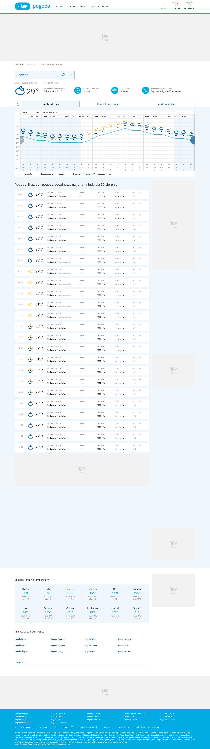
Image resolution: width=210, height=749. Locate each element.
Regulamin (108, 727)
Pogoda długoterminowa (108, 104)
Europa (71, 6)
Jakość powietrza (99, 6)
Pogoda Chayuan (21, 651)
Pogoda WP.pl (20, 64)
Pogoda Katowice (167, 713)
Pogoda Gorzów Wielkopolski (135, 713)
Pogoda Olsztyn (166, 716)
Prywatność (68, 727)
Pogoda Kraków (57, 716)
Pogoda (41, 6)
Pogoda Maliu (20, 645)
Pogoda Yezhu (90, 639)
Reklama (43, 727)
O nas (55, 727)
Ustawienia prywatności (88, 727)
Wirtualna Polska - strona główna (23, 6)
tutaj (68, 744)
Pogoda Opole (20, 719)
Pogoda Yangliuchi (58, 639)
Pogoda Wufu (90, 651)
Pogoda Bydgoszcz (58, 713)
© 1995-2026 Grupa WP (24, 727)
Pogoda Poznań (57, 719)
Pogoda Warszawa (167, 719)
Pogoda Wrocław (21, 722)
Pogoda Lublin (93, 716)
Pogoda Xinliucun (125, 651)
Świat (83, 6)
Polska (59, 6)
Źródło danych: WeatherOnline (147, 727)
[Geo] (71, 75)
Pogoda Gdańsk (93, 713)
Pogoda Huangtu (58, 651)
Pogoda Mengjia (124, 639)
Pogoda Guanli (124, 645)
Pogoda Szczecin (130, 719)
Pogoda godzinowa (50, 104)
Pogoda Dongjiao (58, 645)
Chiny (33, 64)
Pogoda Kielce (20, 716)
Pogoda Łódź (128, 716)
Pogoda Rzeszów (94, 719)
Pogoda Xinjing (91, 645)
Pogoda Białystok (22, 713)
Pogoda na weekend (166, 104)
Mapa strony (124, 727)
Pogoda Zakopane (58, 722)
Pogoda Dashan (21, 639)
